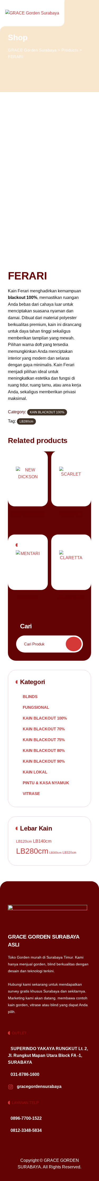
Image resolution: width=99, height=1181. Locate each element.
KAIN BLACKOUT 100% (47, 412)
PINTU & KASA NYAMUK (46, 783)
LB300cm (55, 852)
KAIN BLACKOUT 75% (44, 739)
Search (74, 644)
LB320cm (69, 852)
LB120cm (24, 841)
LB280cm (26, 421)
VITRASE (31, 793)
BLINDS (30, 696)
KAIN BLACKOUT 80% (44, 750)
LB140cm (42, 841)
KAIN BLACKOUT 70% (44, 729)
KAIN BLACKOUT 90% (44, 761)
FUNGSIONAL (36, 707)
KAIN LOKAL (35, 772)
